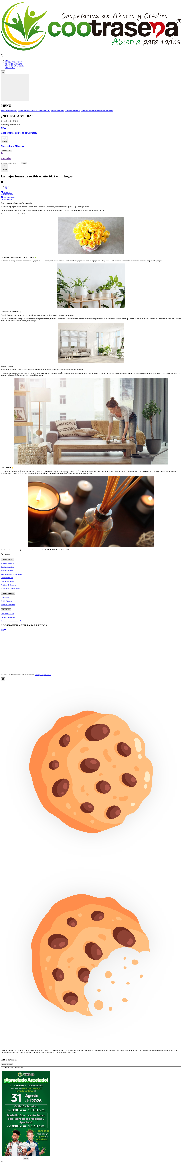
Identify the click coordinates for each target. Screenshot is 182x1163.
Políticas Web (6, 609)
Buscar (24, 163)
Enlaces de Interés (7, 559)
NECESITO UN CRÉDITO (14, 66)
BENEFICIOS (10, 68)
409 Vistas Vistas (8, 198)
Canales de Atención (8, 593)
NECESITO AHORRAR (13, 64)
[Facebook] (1, 128)
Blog (6, 188)
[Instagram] (3, 128)
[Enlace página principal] (91, 26)
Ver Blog (4, 141)
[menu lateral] (15, 87)
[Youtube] (5, 128)
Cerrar (26, 1158)
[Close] (2, 1161)
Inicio (7, 186)
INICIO (7, 60)
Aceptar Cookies (7, 1064)
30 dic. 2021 (7, 194)
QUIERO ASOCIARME (13, 62)
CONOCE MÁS (6, 151)
